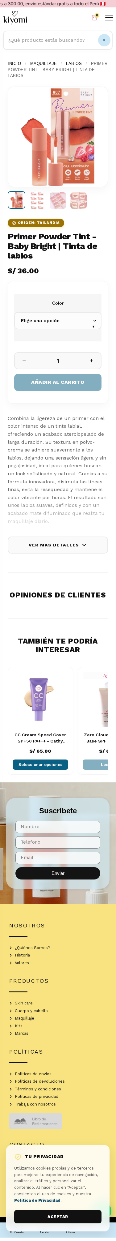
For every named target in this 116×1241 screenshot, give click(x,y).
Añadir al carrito (58, 382)
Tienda (44, 1232)
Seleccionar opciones (40, 764)
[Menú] (109, 17)
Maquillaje (43, 63)
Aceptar (58, 1216)
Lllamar (71, 1232)
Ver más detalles (54, 544)
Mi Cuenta (17, 1232)
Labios (74, 63)
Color (58, 303)
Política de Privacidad (37, 1200)
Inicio (14, 63)
